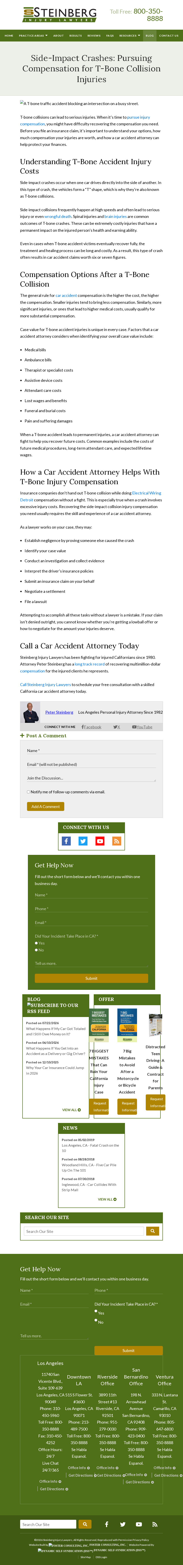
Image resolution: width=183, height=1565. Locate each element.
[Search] (152, 1231)
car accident (66, 295)
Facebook (92, 726)
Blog (150, 35)
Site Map (86, 1557)
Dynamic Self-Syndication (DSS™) (119, 1550)
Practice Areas (32, 35)
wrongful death (57, 216)
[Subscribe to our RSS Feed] (56, 1011)
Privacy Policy (141, 1540)
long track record (90, 664)
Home (9, 35)
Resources (128, 35)
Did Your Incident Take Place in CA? (66, 936)
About (58, 35)
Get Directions (52, 1489)
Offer (106, 999)
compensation (32, 670)
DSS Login (101, 1557)
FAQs (110, 35)
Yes (41, 943)
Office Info (48, 1481)
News (70, 1128)
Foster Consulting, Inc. (107, 1544)
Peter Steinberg (59, 712)
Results (75, 35)
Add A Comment (45, 806)
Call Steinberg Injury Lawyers (45, 684)
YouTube (144, 726)
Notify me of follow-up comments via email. (67, 791)
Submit (91, 978)
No (41, 949)
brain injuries (115, 216)
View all (69, 1110)
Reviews (94, 35)
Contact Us (168, 35)
